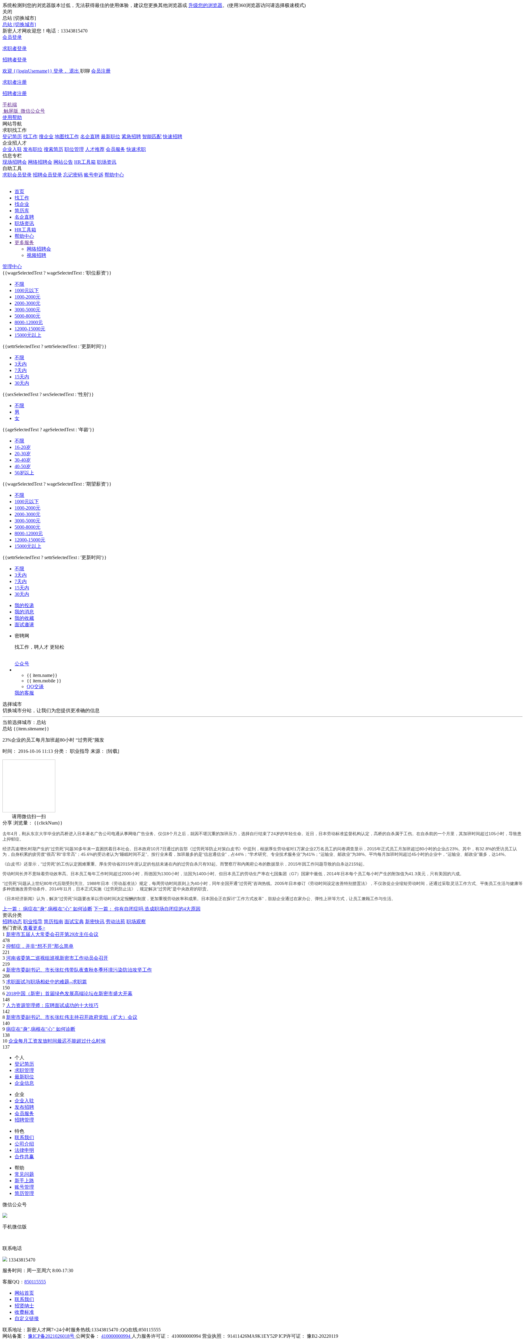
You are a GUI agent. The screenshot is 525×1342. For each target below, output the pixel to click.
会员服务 (115, 149)
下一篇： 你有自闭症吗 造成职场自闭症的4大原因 (147, 908)
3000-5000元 (27, 309)
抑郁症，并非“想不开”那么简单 (40, 946)
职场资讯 (106, 162)
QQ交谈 (35, 686)
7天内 (21, 370)
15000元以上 (28, 335)
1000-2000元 (27, 296)
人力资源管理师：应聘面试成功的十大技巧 (52, 1005)
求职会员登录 (17, 174)
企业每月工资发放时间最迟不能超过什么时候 (57, 1040)
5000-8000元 (27, 316)
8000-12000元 (29, 322)
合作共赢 (24, 1156)
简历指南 (53, 921)
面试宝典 (74, 921)
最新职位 (110, 136)
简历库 (22, 210)
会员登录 (14, 48)
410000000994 (116, 1336)
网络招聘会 (40, 162)
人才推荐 (95, 149)
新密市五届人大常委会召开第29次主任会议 (52, 934)
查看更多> (34, 928)
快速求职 (136, 149)
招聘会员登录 (47, 174)
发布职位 (33, 149)
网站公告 (63, 162)
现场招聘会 (14, 162)
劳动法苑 (115, 921)
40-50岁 (23, 466)
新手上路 (24, 1180)
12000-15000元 (30, 328)
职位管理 (74, 149)
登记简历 (12, 136)
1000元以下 (27, 290)
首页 (19, 191)
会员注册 (56, 82)
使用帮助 (12, 117)
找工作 (30, 136)
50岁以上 (24, 472)
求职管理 (24, 1070)
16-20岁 (23, 447)
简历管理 (24, 1193)
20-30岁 (23, 453)
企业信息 (24, 1083)
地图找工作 (67, 136)
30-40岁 (23, 460)
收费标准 (24, 1312)
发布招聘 (24, 1107)
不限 (19, 284)
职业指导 (33, 921)
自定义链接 (27, 1318)
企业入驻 (12, 149)
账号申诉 (93, 174)
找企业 (22, 204)
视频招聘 (36, 255)
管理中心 (12, 266)
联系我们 (24, 1137)
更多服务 (24, 242)
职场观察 (136, 921)
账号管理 (24, 1187)
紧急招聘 (131, 136)
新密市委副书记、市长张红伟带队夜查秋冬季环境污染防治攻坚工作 (79, 969)
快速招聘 (172, 136)
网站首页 (24, 1293)
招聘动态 (12, 921)
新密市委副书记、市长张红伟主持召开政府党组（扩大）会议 (71, 1017)
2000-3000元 (27, 303)
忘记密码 (73, 174)
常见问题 (24, 1174)
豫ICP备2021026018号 (52, 1336)
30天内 (22, 383)
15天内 (22, 376)
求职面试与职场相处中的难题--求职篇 (46, 981)
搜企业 (46, 136)
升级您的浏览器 (205, 5)
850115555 (35, 1281)
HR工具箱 (85, 162)
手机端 (23, 108)
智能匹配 (152, 136)
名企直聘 (90, 136)
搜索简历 (53, 149)
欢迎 (40, 70)
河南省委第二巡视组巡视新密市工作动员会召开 (57, 958)
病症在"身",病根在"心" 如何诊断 (40, 1029)
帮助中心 (114, 174)
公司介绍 (24, 1143)
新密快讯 (95, 921)
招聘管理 (24, 1119)
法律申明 (24, 1150)
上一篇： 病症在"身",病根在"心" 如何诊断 (47, 908)
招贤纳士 (24, 1305)
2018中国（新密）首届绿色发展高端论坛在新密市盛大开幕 (69, 993)
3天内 (21, 364)
